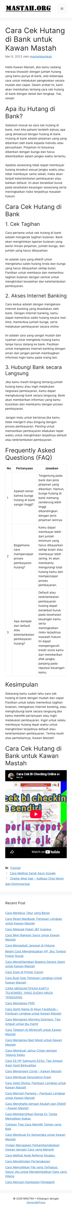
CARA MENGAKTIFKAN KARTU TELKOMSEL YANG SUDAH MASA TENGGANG (29, 993)
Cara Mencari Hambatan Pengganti (30, 1182)
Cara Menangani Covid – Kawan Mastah (33, 1071)
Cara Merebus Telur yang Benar (27, 913)
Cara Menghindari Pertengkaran (27, 1161)
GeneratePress (36, 1202)
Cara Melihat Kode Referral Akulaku (30, 1155)
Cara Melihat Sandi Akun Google (33, 873)
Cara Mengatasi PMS (20, 1003)
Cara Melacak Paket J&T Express (28, 929)
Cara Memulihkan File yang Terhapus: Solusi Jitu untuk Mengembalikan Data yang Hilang (36, 1172)
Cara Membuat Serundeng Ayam (28, 1077)
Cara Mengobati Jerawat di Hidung (30, 945)
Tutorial (15, 868)
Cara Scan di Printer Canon (24, 972)
